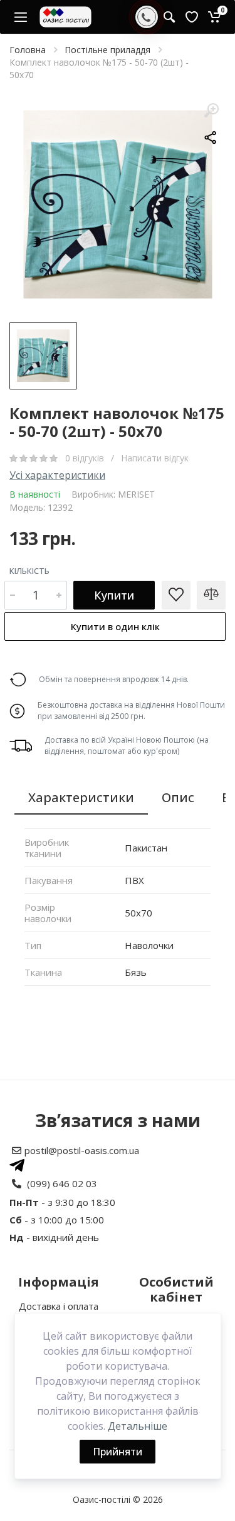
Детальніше (137, 1426)
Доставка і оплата (58, 1306)
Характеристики (81, 797)
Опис (178, 797)
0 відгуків (86, 458)
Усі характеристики (57, 475)
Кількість (29, 570)
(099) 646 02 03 (62, 1183)
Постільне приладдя (107, 50)
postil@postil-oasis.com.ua (81, 1150)
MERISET (136, 494)
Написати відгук (155, 458)
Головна (27, 50)
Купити (114, 595)
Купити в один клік (115, 626)
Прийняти (117, 1451)
